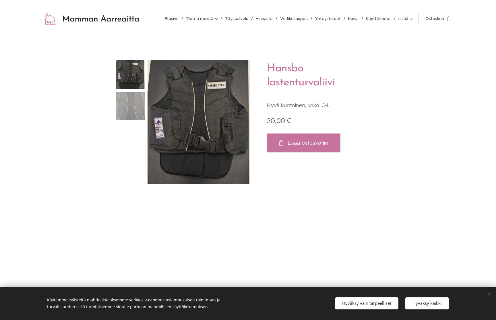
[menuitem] (173, 18)
